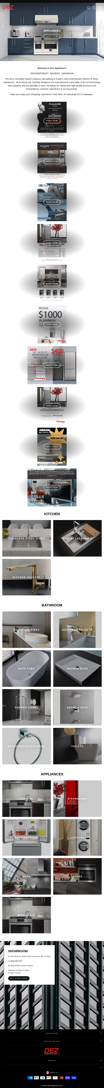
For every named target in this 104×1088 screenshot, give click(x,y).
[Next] (101, 26)
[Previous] (3, 26)
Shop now (52, 243)
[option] (52, 32)
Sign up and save (52, 1041)
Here (60, 94)
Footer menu (52, 1033)
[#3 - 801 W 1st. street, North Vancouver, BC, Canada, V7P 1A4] (52, 985)
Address (52, 1060)
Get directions (18, 978)
